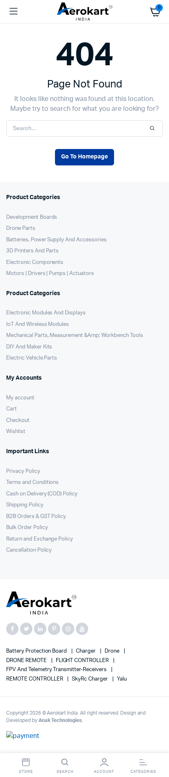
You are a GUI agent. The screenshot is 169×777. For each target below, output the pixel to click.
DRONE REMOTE (27, 660)
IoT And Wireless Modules (37, 324)
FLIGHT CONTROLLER (83, 660)
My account (20, 398)
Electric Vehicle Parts (31, 358)
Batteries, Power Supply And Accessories (56, 240)
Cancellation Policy (29, 550)
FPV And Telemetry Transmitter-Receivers (57, 669)
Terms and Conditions (32, 482)
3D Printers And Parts (32, 251)
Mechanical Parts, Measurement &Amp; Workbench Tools (74, 335)
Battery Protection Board (37, 651)
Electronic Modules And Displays (46, 313)
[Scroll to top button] (156, 744)
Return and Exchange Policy (39, 539)
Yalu (122, 679)
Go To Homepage (84, 157)
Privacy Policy (23, 471)
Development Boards (31, 217)
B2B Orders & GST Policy (36, 516)
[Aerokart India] (84, 11)
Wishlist (15, 431)
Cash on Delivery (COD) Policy (42, 494)
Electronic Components (34, 262)
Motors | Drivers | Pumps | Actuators (50, 273)
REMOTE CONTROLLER (35, 679)
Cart (11, 409)
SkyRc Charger (90, 679)
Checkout (18, 420)
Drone (113, 651)
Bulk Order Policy (27, 527)
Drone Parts (20, 228)
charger (86, 651)
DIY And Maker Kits (29, 347)
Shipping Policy (24, 505)
